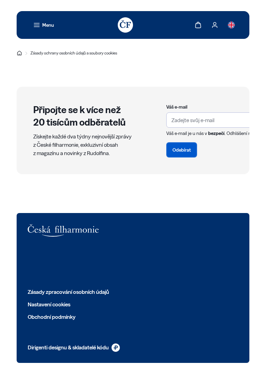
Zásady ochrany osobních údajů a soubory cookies (73, 53)
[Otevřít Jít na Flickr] (107, 262)
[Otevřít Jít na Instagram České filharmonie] (61, 262)
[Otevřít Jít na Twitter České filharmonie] (46, 262)
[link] (44, 25)
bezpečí (216, 133)
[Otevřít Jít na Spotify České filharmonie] (92, 262)
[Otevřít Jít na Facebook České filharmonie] (31, 262)
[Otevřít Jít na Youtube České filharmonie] (76, 262)
